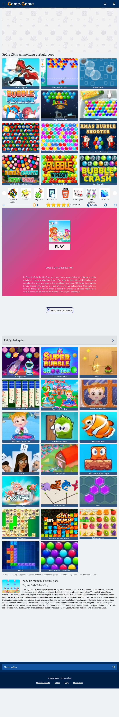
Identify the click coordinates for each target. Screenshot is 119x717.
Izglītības (73, 575)
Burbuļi (64, 575)
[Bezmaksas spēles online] (21, 3)
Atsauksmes (78, 683)
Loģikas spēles (19, 575)
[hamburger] (3, 4)
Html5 (95, 575)
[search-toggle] (105, 4)
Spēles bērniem (34, 575)
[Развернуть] (115, 205)
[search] (114, 667)
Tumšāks (93, 205)
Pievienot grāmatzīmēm (61, 310)
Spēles (7, 575)
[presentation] (4, 193)
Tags (66, 683)
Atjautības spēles (51, 575)
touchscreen (85, 575)
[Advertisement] (31, 29)
